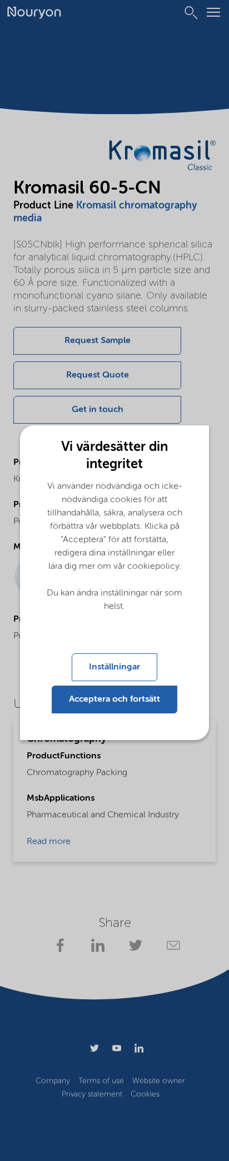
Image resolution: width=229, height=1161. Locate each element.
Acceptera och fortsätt (114, 699)
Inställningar (114, 667)
